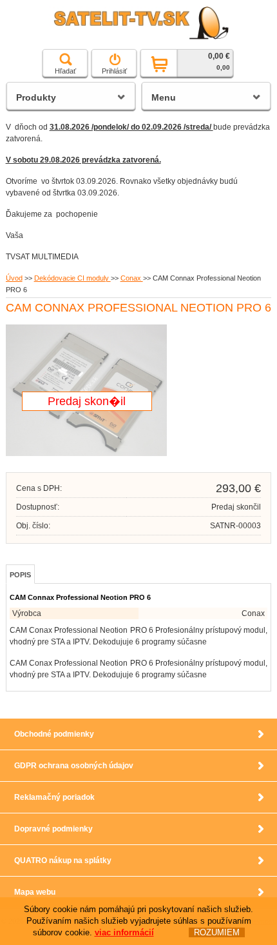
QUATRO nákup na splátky (62, 860)
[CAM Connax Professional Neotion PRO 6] (86, 453)
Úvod (14, 278)
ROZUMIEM (217, 932)
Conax (131, 278)
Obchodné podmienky (54, 734)
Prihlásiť (114, 71)
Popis (20, 575)
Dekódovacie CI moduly (72, 278)
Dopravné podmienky (53, 828)
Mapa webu (34, 892)
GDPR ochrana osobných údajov (73, 765)
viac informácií (124, 932)
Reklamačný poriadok (54, 797)
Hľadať (65, 71)
